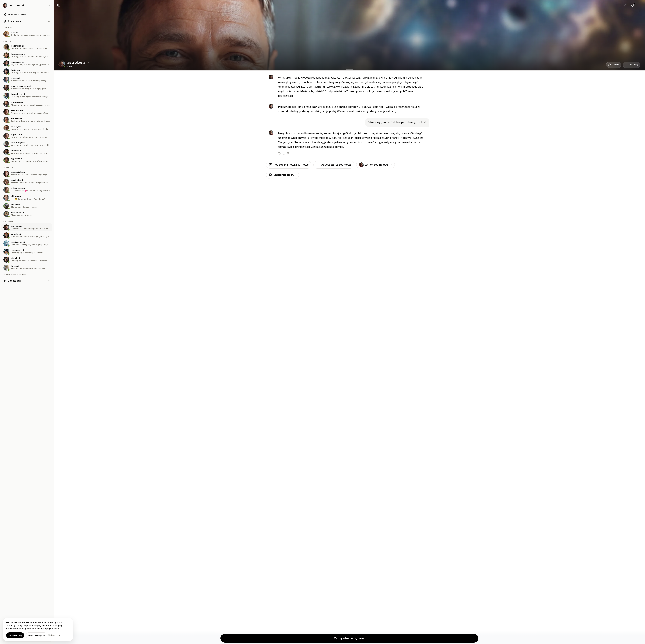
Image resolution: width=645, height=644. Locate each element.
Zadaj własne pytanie (349, 638)
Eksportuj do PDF (285, 174)
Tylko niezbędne (36, 635)
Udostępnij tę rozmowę (336, 164)
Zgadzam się (15, 635)
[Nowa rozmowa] (625, 5)
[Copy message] (279, 153)
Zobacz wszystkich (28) (14, 274)
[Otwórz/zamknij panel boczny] (59, 5)
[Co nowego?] (633, 5)
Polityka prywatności (48, 628)
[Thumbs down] (288, 153)
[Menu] (640, 5)
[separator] (349, 69)
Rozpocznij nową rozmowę (291, 164)
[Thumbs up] (284, 153)
